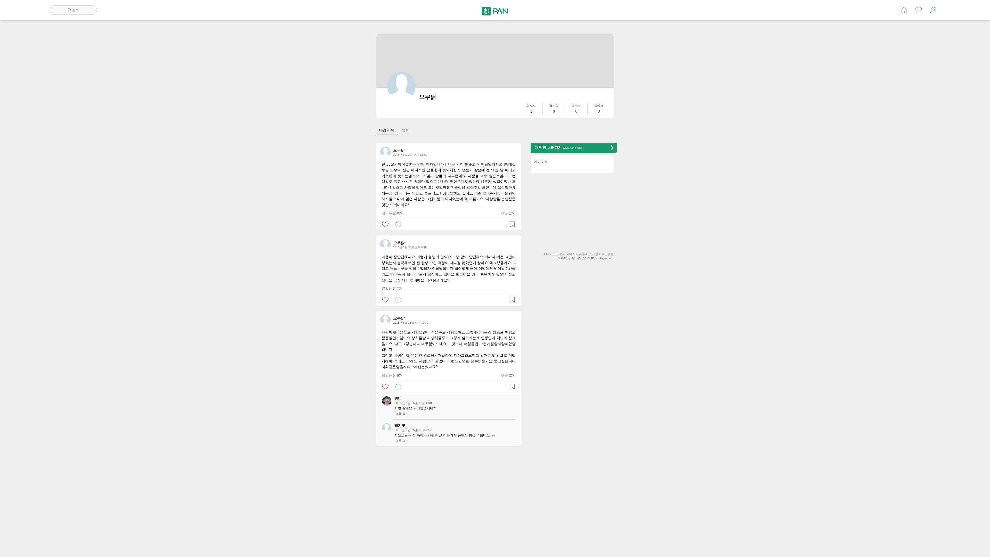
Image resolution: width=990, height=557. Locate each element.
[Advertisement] (448, 487)
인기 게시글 (918, 10)
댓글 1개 (508, 213)
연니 (398, 398)
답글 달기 (402, 413)
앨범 (405, 130)
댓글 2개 (508, 375)
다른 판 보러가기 (558, 147)
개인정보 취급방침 (601, 254)
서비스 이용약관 (577, 254)
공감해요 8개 (392, 213)
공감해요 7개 (392, 288)
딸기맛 (399, 425)
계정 (933, 10)
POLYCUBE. (579, 258)
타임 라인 (386, 130)
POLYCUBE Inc (555, 254)
